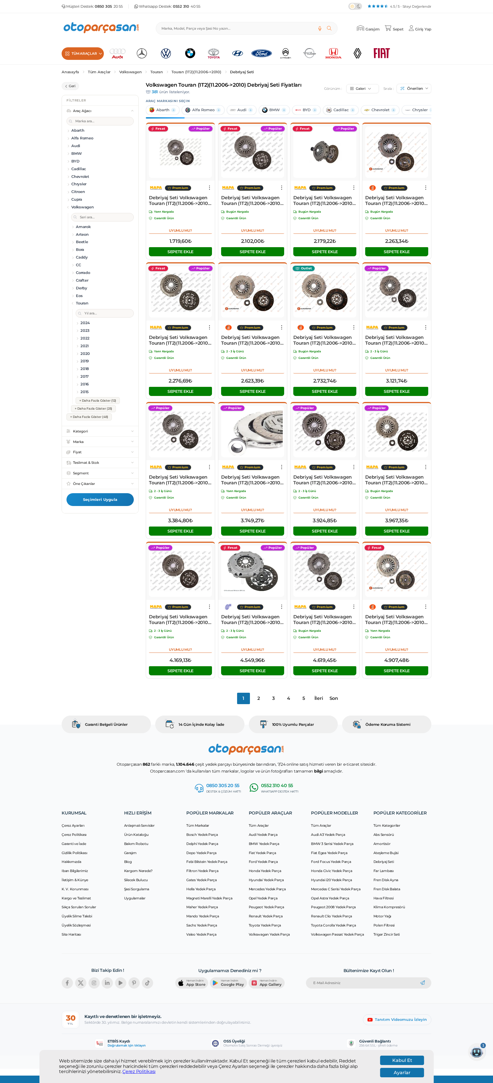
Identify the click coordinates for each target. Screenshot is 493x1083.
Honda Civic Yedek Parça (331, 871)
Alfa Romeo (203, 110)
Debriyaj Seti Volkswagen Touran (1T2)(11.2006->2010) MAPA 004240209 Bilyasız (251, 200)
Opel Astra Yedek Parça (330, 898)
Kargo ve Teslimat (76, 898)
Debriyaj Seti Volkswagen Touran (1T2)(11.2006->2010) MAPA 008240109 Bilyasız (179, 619)
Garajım (130, 853)
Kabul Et (402, 1060)
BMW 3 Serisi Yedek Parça (332, 844)
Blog (128, 862)
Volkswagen (130, 72)
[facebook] (67, 983)
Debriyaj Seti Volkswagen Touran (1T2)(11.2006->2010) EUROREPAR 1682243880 (395, 619)
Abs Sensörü (383, 834)
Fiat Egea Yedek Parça (329, 853)
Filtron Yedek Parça (202, 871)
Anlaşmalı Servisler (139, 825)
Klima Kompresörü (389, 907)
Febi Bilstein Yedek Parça (206, 862)
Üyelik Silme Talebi (77, 916)
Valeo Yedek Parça (201, 934)
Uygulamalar (135, 898)
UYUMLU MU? (180, 230)
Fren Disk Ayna (386, 880)
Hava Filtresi (383, 898)
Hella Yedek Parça (201, 889)
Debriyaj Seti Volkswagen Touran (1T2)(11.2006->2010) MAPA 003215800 (323, 619)
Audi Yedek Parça (263, 834)
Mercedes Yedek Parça (267, 889)
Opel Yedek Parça (263, 898)
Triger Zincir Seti (386, 934)
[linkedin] (107, 983)
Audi (241, 110)
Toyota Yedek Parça (265, 925)
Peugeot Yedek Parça (266, 907)
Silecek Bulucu (136, 880)
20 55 (109, 6)
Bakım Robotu (136, 844)
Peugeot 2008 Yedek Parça (333, 907)
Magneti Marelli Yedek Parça (209, 898)
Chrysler (420, 110)
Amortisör (382, 844)
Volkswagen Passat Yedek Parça (337, 934)
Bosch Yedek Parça (202, 834)
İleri (318, 698)
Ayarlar (402, 1072)
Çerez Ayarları (73, 825)
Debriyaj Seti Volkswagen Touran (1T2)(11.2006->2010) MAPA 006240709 (179, 340)
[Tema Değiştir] (355, 6)
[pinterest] (134, 983)
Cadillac (341, 110)
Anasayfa (70, 72)
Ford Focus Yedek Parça (331, 862)
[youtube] (120, 983)
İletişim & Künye (75, 880)
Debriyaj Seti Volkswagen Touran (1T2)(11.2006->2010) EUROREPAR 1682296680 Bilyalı (395, 200)
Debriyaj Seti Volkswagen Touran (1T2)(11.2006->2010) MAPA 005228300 (395, 340)
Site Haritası (71, 934)
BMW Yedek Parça (264, 844)
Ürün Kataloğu (136, 834)
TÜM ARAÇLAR (84, 53)
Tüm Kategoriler (386, 825)
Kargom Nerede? (138, 871)
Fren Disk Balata (386, 889)
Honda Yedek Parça (265, 871)
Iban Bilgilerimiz (75, 871)
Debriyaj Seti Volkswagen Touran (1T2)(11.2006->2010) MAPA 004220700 (395, 480)
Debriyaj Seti (242, 72)
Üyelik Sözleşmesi (76, 925)
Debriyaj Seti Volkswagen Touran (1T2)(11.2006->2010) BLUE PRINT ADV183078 (251, 619)
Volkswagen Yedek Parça (269, 934)
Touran (156, 72)
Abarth (162, 110)
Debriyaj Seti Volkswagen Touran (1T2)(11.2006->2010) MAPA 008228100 (323, 480)
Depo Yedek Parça (201, 853)
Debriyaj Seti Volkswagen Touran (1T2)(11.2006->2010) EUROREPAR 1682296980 (323, 340)
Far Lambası (383, 871)
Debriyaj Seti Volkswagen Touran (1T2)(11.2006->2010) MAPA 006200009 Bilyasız (179, 200)
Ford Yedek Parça (263, 862)
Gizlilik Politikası (74, 853)
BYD (307, 110)
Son (334, 698)
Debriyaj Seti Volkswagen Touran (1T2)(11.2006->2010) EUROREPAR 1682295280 (251, 340)
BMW (274, 110)
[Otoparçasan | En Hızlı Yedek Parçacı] (102, 28)
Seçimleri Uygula (100, 499)
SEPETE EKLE (180, 251)
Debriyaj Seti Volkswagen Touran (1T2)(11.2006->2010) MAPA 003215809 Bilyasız (251, 480)
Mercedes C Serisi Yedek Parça (336, 889)
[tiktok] (147, 983)
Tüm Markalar (197, 825)
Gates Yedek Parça (201, 880)
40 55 (186, 6)
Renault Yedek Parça (266, 916)
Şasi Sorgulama (136, 889)
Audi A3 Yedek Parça (328, 834)
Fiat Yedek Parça (262, 853)
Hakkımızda (71, 862)
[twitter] (80, 983)
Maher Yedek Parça (202, 907)
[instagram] (94, 983)
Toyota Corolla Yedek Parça (333, 925)
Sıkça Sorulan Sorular (79, 907)
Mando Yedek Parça (202, 916)
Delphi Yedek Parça (202, 844)
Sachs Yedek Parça (201, 925)
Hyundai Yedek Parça (266, 880)
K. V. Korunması (75, 889)
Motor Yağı (382, 916)
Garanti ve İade (74, 844)
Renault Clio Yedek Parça (331, 916)
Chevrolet (380, 110)
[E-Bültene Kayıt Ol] (423, 983)
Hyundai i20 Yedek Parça (331, 880)
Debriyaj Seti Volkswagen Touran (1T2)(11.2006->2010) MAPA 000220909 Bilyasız (323, 200)
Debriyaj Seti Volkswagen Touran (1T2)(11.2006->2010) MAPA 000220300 (179, 480)
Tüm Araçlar (99, 72)
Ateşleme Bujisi (386, 853)
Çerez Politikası (138, 1071)
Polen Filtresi (384, 925)
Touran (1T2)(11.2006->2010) (196, 72)
